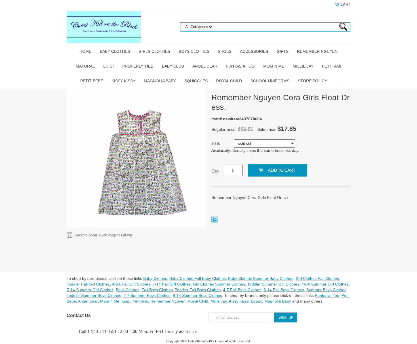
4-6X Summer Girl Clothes (325, 284)
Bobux (256, 301)
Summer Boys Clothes (326, 290)
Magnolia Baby (160, 81)
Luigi (108, 66)
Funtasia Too (240, 66)
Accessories (254, 51)
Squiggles (196, 81)
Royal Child (229, 81)
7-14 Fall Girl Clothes (172, 284)
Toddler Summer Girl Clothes (273, 284)
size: (216, 143)
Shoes (224, 51)
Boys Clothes (194, 51)
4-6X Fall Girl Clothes (131, 284)
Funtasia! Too (327, 295)
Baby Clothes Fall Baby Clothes (197, 278)
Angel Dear (204, 66)
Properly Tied (137, 66)
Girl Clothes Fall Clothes (317, 278)
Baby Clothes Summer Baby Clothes (260, 278)
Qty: (215, 171)
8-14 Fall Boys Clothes (284, 290)
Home (85, 51)
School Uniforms (269, 81)
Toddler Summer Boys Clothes (94, 295)
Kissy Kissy (123, 81)
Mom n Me (273, 66)
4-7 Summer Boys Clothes (146, 295)
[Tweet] (214, 221)
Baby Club (173, 66)
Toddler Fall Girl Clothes (88, 284)
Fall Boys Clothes (157, 290)
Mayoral (85, 66)
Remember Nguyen (317, 51)
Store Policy (312, 81)
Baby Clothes (115, 51)
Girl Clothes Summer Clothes (219, 284)
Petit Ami (331, 66)
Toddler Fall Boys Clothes (198, 290)
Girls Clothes (154, 51)
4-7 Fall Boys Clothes (242, 290)
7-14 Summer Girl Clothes (90, 290)
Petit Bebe (91, 81)
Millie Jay (303, 66)
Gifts (282, 51)
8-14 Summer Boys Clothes (197, 295)
